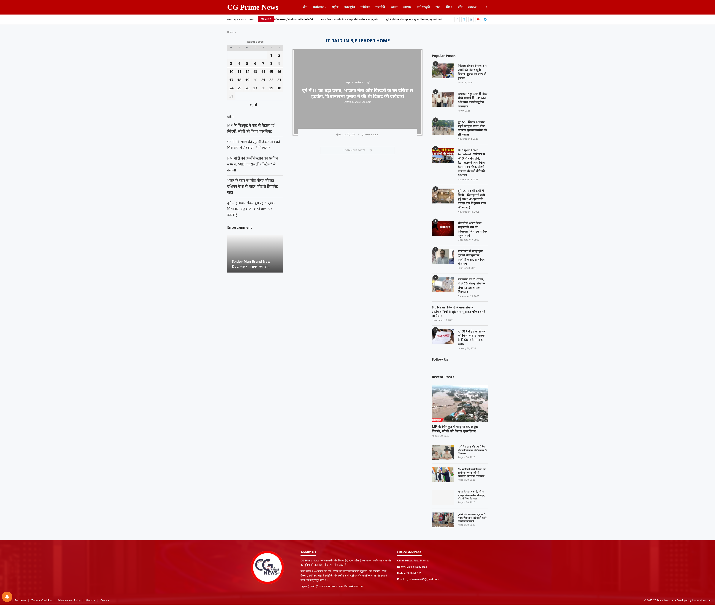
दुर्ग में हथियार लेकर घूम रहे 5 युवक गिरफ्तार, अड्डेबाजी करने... (371, 20)
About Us (90, 600)
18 (239, 79)
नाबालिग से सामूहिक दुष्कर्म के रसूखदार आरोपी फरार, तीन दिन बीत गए (471, 257)
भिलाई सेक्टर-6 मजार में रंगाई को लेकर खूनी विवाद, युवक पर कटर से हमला (472, 71)
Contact (105, 600)
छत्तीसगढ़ (318, 7)
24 (231, 87)
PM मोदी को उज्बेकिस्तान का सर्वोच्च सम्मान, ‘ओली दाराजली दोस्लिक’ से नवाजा (472, 472)
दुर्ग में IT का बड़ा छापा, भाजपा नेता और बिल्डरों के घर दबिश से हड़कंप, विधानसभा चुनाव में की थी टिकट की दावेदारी (357, 93)
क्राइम (394, 7)
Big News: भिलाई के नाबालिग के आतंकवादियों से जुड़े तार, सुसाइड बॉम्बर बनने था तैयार (458, 311)
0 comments (372, 134)
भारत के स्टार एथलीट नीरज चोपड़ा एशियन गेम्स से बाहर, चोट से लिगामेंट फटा (471, 495)
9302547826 (414, 572)
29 (271, 87)
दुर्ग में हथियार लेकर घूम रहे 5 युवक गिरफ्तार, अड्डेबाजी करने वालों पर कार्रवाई (472, 517)
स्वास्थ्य (472, 7)
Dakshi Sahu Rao (363, 102)
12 (247, 71)
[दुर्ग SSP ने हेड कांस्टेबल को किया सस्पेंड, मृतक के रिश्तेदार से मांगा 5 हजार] (443, 336)
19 (247, 79)
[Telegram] (485, 19)
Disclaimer (20, 600)
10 (231, 71)
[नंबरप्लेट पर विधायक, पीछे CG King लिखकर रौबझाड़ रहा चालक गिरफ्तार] (443, 284)
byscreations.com (701, 600)
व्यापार (407, 7)
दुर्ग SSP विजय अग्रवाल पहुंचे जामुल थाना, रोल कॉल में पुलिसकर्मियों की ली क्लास (472, 128)
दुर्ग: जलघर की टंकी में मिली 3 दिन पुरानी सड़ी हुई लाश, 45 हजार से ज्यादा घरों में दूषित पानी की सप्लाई (472, 199)
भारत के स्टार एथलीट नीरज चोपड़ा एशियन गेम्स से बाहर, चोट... (307, 20)
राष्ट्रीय (335, 7)
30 (279, 87)
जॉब (460, 7)
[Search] (486, 7)
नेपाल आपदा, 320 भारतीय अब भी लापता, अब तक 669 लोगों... (437, 20)
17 (231, 79)
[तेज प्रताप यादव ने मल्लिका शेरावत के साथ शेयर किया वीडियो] (255, 254)
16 (279, 71)
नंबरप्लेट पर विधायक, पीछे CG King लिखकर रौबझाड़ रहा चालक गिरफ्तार (471, 285)
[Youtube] (478, 19)
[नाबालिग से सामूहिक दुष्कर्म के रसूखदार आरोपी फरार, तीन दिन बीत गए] (443, 256)
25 (239, 87)
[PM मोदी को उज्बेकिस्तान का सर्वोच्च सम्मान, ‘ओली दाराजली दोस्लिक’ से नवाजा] (443, 474)
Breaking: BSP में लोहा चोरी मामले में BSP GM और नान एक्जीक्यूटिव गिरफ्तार (472, 100)
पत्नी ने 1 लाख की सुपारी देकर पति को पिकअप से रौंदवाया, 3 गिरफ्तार (472, 450)
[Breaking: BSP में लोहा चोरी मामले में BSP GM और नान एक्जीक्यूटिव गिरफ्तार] (443, 99)
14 (263, 71)
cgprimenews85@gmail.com (422, 579)
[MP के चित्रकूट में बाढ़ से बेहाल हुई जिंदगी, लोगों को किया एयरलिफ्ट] (460, 403)
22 (271, 79)
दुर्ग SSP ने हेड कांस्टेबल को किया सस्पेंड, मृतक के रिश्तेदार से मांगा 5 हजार (472, 337)
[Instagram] (471, 19)
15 (271, 71)
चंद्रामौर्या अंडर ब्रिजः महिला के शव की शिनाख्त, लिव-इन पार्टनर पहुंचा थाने (472, 229)
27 (255, 87)
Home (230, 32)
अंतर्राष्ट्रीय (349, 7)
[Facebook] (457, 19)
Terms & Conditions (42, 600)
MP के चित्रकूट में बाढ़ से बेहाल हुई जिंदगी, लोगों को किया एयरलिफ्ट (455, 428)
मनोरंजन (365, 7)
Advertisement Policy (69, 600)
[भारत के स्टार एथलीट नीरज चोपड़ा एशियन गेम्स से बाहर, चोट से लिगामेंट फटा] (443, 497)
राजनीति (380, 7)
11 (239, 71)
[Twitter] (464, 19)
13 (255, 71)
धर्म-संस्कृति (423, 7)
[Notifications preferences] (7, 597)
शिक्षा (449, 7)
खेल (438, 7)
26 (247, 87)
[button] (230, 253)
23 (279, 79)
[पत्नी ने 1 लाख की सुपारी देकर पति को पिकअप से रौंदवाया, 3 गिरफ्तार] (443, 452)
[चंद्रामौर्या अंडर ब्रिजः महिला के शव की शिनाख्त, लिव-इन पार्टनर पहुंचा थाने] (443, 228)
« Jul (253, 104)
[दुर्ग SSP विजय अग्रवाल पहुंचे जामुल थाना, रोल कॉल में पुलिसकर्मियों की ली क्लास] (443, 127)
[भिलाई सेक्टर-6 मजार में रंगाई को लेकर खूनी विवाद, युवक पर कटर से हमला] (443, 70)
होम (305, 7)
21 (263, 79)
